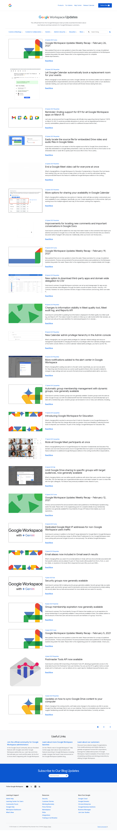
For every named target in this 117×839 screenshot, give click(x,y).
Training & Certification (49, 818)
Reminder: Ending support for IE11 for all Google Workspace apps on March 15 (77, 113)
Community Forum (12, 804)
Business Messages (84, 810)
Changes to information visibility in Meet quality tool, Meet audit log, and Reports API (76, 309)
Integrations (46, 815)
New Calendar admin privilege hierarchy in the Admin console (78, 335)
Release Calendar (88, 5)
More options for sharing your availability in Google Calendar (77, 192)
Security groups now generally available (66, 580)
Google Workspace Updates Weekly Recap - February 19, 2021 (75, 252)
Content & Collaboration (33, 32)
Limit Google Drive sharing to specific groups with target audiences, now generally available (75, 471)
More (82, 32)
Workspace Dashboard (13, 810)
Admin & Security (60, 32)
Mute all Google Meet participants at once (67, 442)
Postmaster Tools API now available (63, 659)
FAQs (44, 812)
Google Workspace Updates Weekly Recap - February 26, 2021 (75, 44)
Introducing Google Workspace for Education (69, 415)
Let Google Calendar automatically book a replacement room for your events (77, 74)
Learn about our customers (88, 742)
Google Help (10, 807)
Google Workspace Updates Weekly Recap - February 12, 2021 (75, 499)
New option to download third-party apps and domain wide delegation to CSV (77, 279)
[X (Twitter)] (31, 787)
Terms (49, 826)
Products (61, 5)
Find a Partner (46, 807)
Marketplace (46, 810)
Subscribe (105, 5)
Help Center (78, 5)
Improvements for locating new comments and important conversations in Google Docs (76, 225)
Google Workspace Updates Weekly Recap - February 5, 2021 (78, 633)
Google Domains (83, 801)
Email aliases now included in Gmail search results (71, 554)
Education (73, 32)
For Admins (68, 5)
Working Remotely (48, 804)
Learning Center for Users (14, 801)
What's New (10, 812)
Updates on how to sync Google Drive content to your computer (73, 700)
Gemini (48, 32)
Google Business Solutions (86, 807)
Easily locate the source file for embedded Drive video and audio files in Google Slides (76, 141)
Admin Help (10, 799)
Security (45, 799)
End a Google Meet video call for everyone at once (72, 166)
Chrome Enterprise (84, 804)
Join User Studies (84, 812)
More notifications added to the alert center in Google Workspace (74, 361)
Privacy (45, 826)
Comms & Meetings (15, 32)
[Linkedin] (35, 787)
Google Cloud (82, 799)
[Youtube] (27, 787)
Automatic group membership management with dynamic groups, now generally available (76, 390)
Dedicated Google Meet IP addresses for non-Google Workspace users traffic (73, 528)
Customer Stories (48, 801)
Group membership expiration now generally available (74, 606)
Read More (49, 61)
